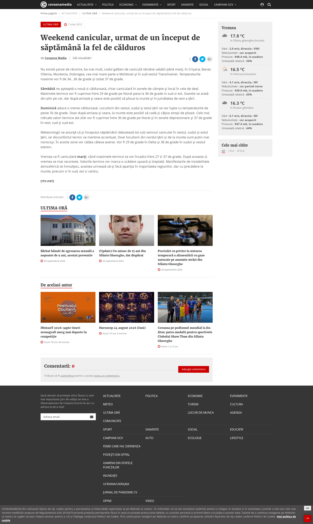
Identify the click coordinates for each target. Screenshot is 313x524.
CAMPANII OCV (113, 438)
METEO (108, 404)
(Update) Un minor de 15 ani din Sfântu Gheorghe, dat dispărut (122, 253)
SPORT (171, 4)
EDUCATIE (83, 13)
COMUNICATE (112, 421)
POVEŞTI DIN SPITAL (116, 455)
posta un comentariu (107, 375)
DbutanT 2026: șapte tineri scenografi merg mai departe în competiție (64, 332)
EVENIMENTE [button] (150, 4)
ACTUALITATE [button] (85, 4)
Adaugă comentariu (194, 369)
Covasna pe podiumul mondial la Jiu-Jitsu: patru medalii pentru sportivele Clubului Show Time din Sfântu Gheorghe (185, 334)
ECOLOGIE (195, 438)
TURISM (193, 404)
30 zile (241, 150)
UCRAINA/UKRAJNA (116, 484)
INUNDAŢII (110, 476)
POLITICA (108, 4)
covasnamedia (59, 4)
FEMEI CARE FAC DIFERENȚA (121, 446)
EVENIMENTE (239, 396)
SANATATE (187, 4)
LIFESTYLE (236, 438)
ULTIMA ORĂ (50, 24)
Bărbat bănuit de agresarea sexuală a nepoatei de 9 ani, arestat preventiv (67, 253)
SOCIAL (203, 4)
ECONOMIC (195, 396)
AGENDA (236, 413)
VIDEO (149, 501)
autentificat (67, 375)
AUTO (149, 438)
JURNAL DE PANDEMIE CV (120, 492)
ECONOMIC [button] (126, 4)
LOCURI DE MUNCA (201, 413)
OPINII (107, 501)
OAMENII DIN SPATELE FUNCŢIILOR (118, 465)
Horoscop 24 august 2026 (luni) (122, 328)
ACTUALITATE (112, 396)
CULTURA (236, 404)
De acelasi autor (56, 285)
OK (307, 508)
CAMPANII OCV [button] (224, 4)
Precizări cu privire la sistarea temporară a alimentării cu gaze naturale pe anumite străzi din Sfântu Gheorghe (181, 257)
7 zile (231, 150)
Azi (223, 150)
